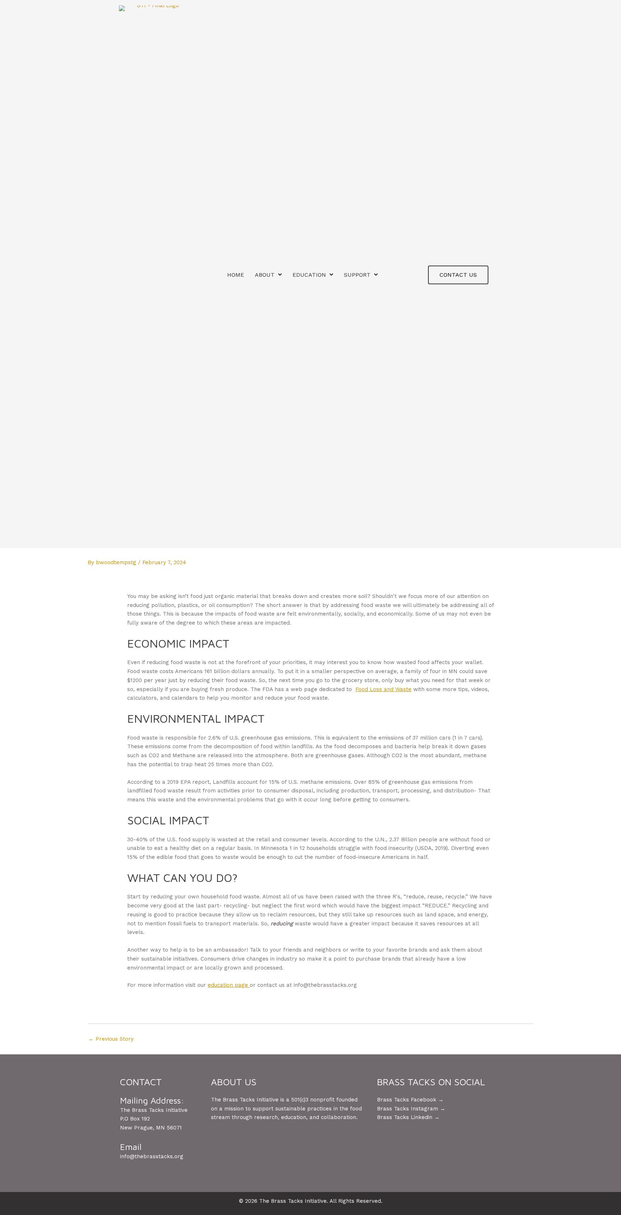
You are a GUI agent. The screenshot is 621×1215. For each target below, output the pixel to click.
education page (229, 985)
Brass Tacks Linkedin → (408, 1117)
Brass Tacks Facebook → (410, 1099)
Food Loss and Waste (383, 689)
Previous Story (111, 1039)
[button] (458, 275)
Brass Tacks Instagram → (411, 1108)
